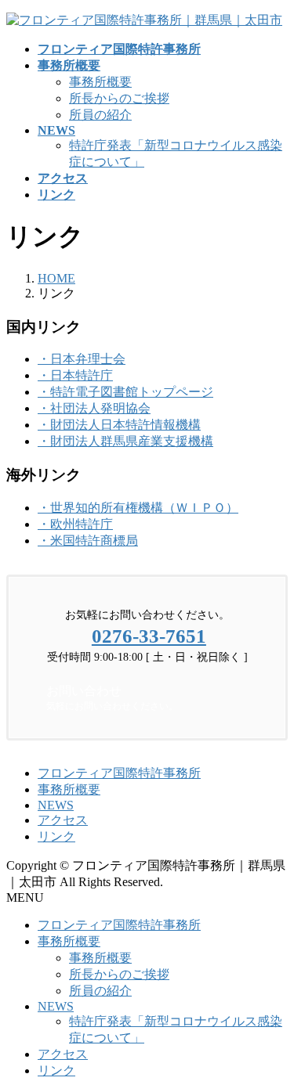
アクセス (63, 820)
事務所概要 (100, 81)
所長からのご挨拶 (119, 98)
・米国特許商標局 (88, 540)
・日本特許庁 (75, 375)
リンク (56, 836)
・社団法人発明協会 (94, 408)
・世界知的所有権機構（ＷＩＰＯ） (138, 507)
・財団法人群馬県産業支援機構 (125, 441)
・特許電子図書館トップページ (125, 391)
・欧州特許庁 (75, 524)
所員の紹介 (100, 114)
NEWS (56, 805)
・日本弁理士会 (81, 359)
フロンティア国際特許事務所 (119, 773)
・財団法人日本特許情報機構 (119, 424)
